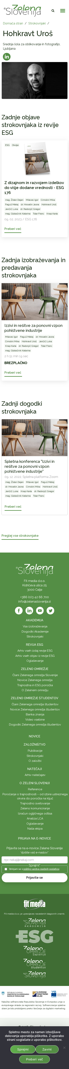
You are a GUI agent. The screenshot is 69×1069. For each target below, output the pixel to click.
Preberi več (34, 1059)
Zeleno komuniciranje (35, 808)
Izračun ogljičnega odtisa (35, 813)
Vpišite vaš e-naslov (34, 852)
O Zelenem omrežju (35, 690)
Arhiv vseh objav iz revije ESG (35, 656)
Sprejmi (23, 1049)
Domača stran (13, 23)
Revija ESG (34, 644)
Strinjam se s (34, 869)
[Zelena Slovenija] (22, 11)
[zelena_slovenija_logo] (34, 974)
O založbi (35, 761)
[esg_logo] (34, 936)
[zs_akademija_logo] (34, 922)
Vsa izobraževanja (35, 626)
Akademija (34, 620)
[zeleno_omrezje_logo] (34, 951)
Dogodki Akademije (35, 631)
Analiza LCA (35, 818)
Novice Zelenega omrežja (35, 680)
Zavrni (47, 1049)
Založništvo (34, 744)
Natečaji (34, 769)
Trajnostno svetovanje (35, 803)
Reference (35, 789)
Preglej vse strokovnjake (20, 535)
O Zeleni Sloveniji (35, 783)
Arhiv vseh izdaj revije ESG (35, 650)
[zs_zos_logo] (34, 963)
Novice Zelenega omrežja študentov (35, 709)
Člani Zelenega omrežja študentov (35, 704)
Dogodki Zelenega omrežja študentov (35, 724)
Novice (34, 736)
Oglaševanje (35, 661)
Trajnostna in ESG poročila (35, 685)
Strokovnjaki (37, 23)
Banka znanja (35, 714)
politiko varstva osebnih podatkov (41, 869)
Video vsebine (35, 719)
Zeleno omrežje (34, 669)
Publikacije (35, 750)
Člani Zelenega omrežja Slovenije (35, 675)
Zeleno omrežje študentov (34, 698)
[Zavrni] (64, 1048)
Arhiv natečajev (35, 775)
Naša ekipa (35, 828)
